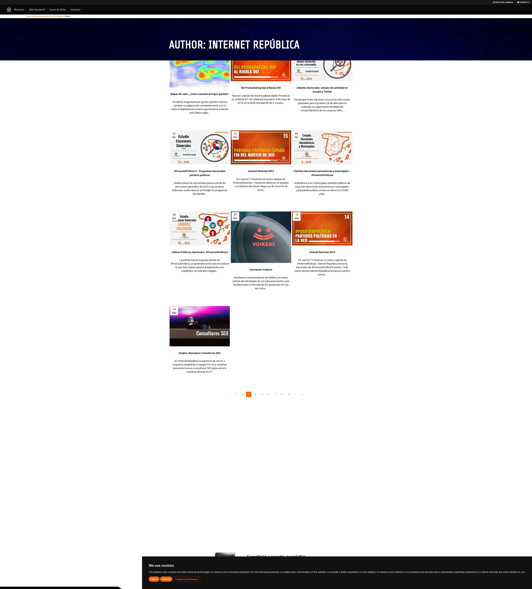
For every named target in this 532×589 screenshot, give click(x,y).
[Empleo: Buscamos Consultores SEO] (200, 326)
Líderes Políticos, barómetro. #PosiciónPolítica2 (200, 252)
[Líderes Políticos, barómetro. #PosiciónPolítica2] (200, 228)
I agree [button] (154, 579)
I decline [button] (166, 579)
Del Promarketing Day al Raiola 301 (261, 87)
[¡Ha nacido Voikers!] (261, 237)
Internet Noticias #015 (261, 171)
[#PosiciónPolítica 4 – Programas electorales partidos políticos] (200, 147)
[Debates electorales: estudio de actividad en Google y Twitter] (322, 64)
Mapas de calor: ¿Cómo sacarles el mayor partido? (200, 94)
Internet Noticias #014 (322, 252)
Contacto (524, 2)
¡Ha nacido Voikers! (261, 269)
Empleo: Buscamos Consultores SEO (200, 353)
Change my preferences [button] (186, 579)
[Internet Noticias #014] (322, 228)
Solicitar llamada (503, 2)
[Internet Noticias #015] (261, 147)
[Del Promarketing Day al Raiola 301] (261, 64)
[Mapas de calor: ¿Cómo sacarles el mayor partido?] (200, 67)
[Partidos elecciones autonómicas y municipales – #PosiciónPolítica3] (322, 147)
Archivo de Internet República (54, 16)
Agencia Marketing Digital (35, 16)
